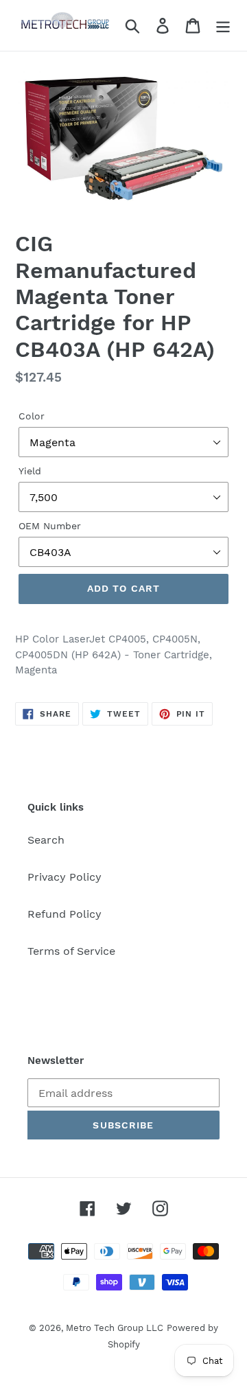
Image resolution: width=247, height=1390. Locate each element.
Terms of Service (71, 951)
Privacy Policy (64, 876)
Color (32, 415)
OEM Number (50, 525)
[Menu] (223, 25)
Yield (30, 470)
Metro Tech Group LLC (114, 1328)
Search (45, 839)
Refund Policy (64, 913)
